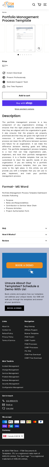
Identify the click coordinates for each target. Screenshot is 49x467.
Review (5, 241)
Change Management (10, 370)
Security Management (10, 384)
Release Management (10, 380)
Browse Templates (32, 333)
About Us (5, 326)
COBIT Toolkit (30, 340)
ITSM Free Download (33, 354)
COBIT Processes (31, 347)
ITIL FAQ (28, 351)
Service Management (10, 373)
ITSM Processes (31, 344)
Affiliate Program (31, 330)
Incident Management (10, 366)
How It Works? (9, 234)
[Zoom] (39, 48)
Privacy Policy (7, 337)
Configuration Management (12, 387)
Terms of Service (8, 340)
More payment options (24, 109)
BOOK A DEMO (14, 308)
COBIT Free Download (33, 358)
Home (4, 12)
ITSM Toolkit (29, 337)
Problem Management (10, 377)
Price (4, 61)
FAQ (4, 228)
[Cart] (39, 4)
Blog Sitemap (30, 326)
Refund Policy (7, 333)
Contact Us (6, 330)
